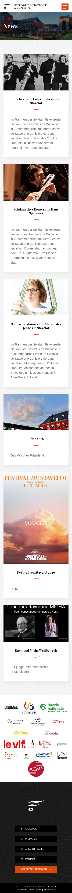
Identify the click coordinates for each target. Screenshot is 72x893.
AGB (32, 889)
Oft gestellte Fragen (34, 869)
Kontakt (30, 859)
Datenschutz (22, 889)
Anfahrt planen (34, 849)
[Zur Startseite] (36, 805)
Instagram (31, 839)
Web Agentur (41, 889)
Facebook (31, 829)
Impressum (51, 886)
